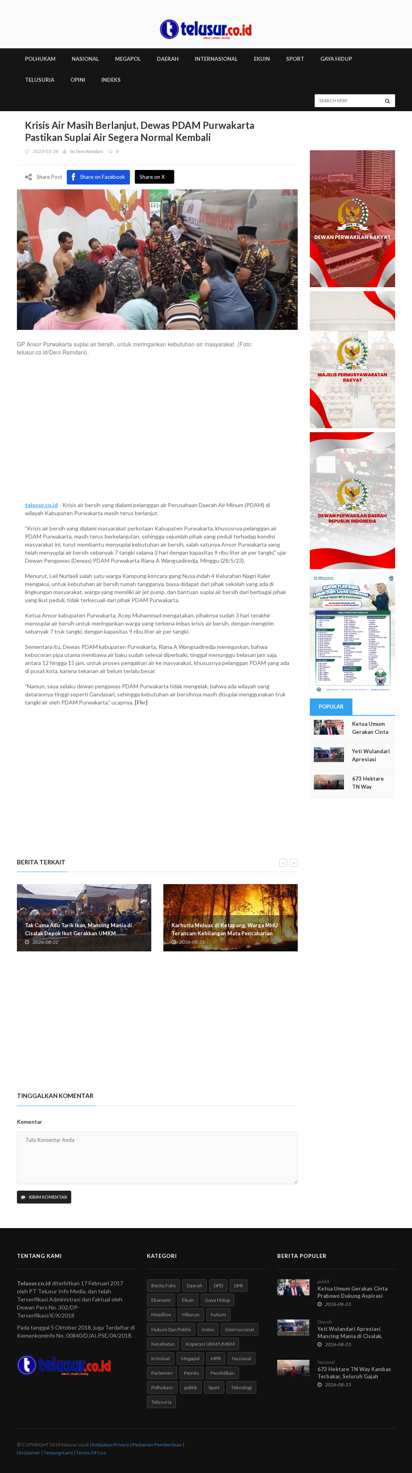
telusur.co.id (41, 504)
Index (208, 1329)
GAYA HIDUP (336, 59)
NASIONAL (85, 59)
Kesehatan (163, 1344)
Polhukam (162, 1387)
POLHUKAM (40, 59)
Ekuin (188, 1300)
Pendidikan (222, 1373)
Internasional (239, 1329)
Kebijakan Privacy (110, 1445)
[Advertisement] (157, 432)
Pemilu (191, 1373)
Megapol (190, 1358)
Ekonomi (161, 1300)
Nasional (241, 1358)
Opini (77, 80)
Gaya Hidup (217, 1300)
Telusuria (161, 1402)
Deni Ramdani (89, 151)
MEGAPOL (128, 59)
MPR (216, 1358)
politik (190, 1387)
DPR (238, 1285)
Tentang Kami (58, 1453)
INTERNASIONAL (216, 59)
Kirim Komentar (47, 1197)
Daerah (194, 1285)
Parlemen (162, 1373)
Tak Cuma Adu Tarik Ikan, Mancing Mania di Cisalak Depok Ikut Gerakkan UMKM (78, 929)
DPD (218, 1285)
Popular (331, 706)
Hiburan (191, 1314)
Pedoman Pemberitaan (157, 1445)
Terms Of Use (91, 1453)
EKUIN (262, 59)
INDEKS (111, 80)
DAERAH (168, 59)
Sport (214, 1387)
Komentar (29, 1122)
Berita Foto (163, 1285)
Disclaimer (28, 1453)
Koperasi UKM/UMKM (210, 1344)
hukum (218, 1314)
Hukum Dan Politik (171, 1329)
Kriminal (160, 1358)
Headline (161, 1314)
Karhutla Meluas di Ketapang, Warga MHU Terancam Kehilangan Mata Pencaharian (224, 929)
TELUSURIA (39, 80)
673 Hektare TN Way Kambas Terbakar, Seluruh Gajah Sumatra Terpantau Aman (354, 1376)
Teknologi (241, 1387)
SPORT (295, 59)
